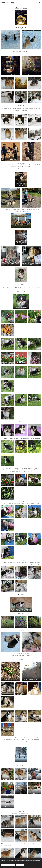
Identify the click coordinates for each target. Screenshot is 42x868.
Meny (39, 3)
